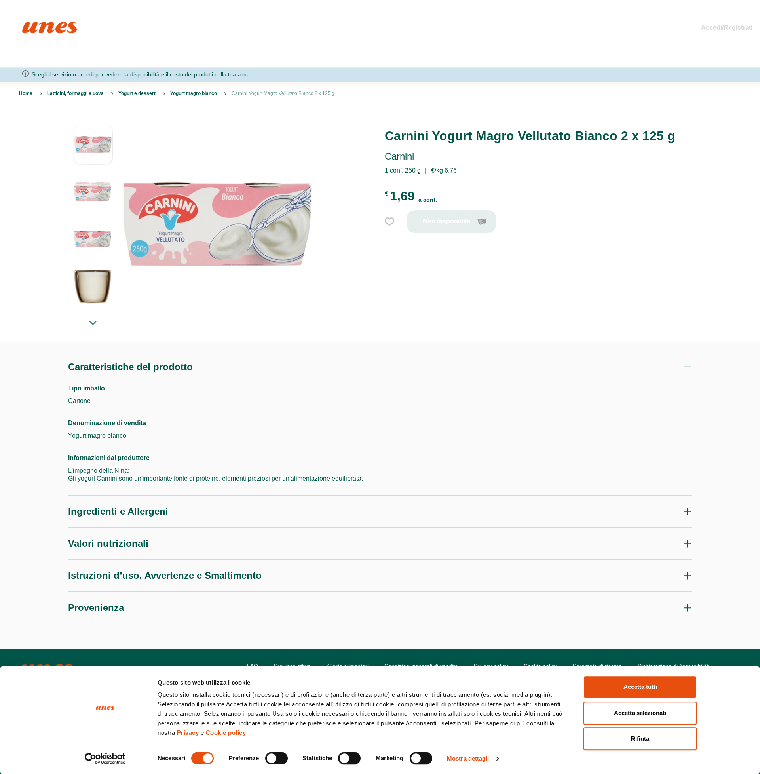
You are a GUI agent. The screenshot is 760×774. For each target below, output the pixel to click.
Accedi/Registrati (726, 27)
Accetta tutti (640, 686)
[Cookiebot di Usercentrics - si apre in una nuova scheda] (105, 758)
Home (30, 25)
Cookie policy (226, 732)
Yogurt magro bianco (193, 93)
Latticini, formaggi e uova (75, 93)
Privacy (188, 732)
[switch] (276, 758)
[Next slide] (93, 322)
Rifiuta (640, 738)
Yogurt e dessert (137, 93)
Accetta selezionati (640, 712)
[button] (93, 148)
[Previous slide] (93, 118)
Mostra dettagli (468, 758)
